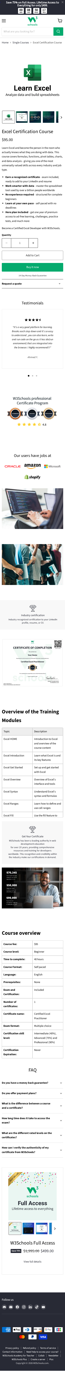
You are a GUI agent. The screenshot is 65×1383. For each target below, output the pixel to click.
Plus (51, 1359)
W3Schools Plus (19, 1359)
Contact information (12, 1351)
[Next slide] (61, 117)
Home (5, 42)
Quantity (6, 235)
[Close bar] (62, 2)
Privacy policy (12, 1348)
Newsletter (53, 1355)
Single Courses (20, 42)
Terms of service (48, 1348)
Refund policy (29, 1348)
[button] (8, 117)
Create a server (38, 1359)
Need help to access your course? (42, 1351)
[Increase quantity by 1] (33, 243)
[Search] (58, 31)
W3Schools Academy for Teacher (18, 1355)
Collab (41, 1355)
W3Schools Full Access (32, 1242)
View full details (32, 1261)
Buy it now (32, 267)
